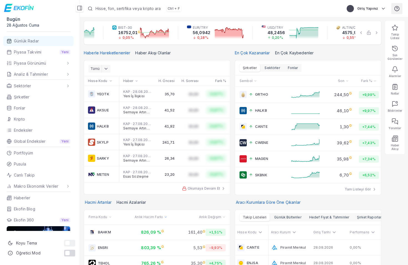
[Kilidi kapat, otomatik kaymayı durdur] (369, 32)
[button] (212, 8)
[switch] (69, 243)
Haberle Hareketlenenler (107, 52)
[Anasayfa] (19, 7)
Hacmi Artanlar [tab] (98, 202)
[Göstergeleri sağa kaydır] (376, 32)
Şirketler (250, 68)
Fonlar (293, 68)
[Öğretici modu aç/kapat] (69, 253)
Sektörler (272, 68)
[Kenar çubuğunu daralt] (80, 8)
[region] (232, 33)
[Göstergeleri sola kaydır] (361, 32)
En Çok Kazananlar (252, 52)
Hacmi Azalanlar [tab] (131, 202)
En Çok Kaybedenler (294, 52)
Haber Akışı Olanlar (153, 52)
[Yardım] (396, 8)
